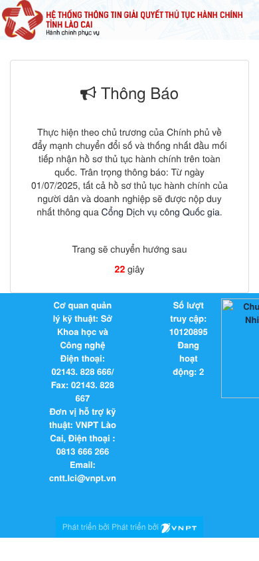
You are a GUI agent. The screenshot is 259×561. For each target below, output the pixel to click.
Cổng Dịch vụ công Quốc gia (161, 211)
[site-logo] (122, 18)
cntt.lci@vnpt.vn (82, 477)
